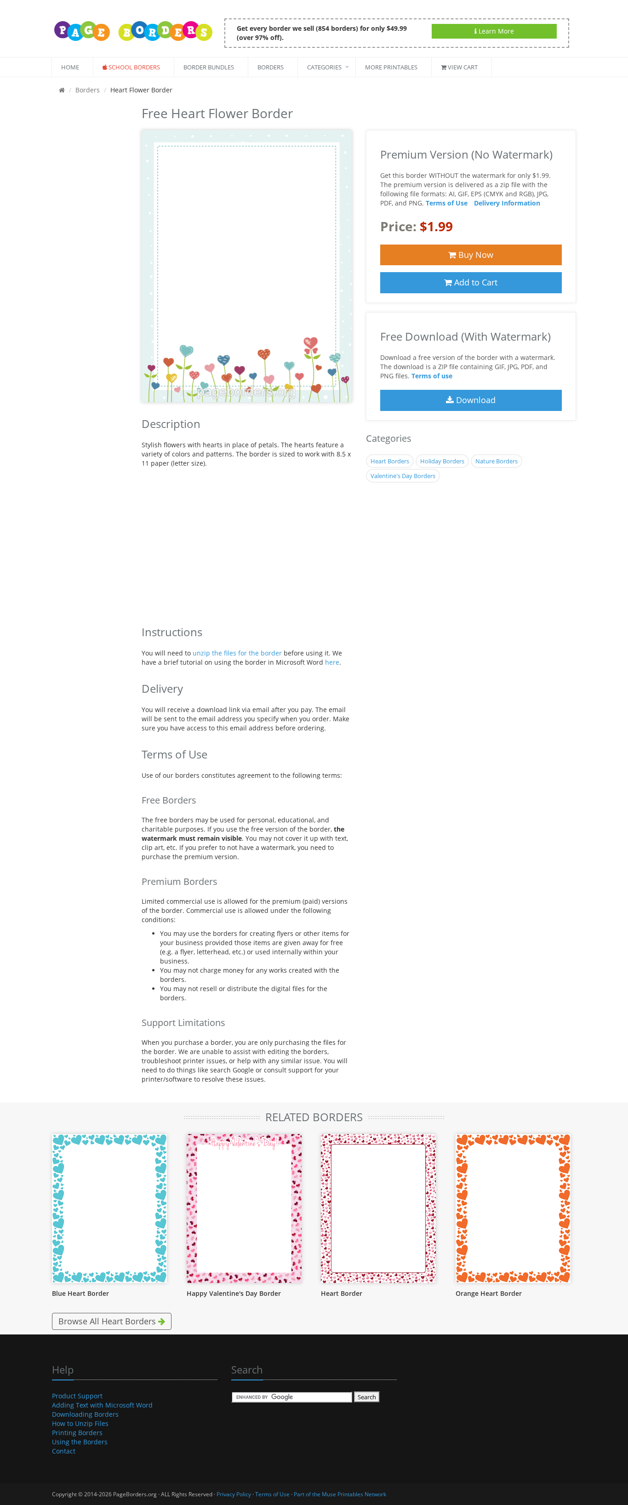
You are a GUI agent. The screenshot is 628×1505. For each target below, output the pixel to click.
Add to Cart (474, 282)
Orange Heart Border (489, 1293)
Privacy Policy (234, 1494)
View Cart (462, 67)
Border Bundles (208, 67)
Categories (324, 67)
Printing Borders (77, 1432)
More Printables (391, 67)
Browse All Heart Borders (108, 1321)
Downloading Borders (85, 1414)
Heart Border (341, 1293)
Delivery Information (507, 203)
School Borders (133, 67)
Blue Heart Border (80, 1293)
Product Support (77, 1395)
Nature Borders (496, 461)
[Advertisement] (90, 241)
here (332, 662)
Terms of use (431, 375)
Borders (270, 67)
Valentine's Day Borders (403, 476)
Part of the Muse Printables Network (340, 1494)
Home (70, 67)
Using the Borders (80, 1441)
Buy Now (474, 254)
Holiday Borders (442, 461)
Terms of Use (447, 203)
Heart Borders (390, 461)
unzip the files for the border (237, 653)
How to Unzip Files (80, 1423)
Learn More (495, 31)
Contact (63, 1451)
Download (475, 399)
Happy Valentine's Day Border (234, 1293)
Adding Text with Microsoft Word (102, 1405)
